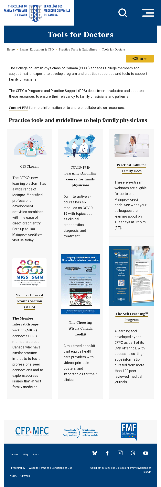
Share (141, 58)
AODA (13, 475)
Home (11, 49)
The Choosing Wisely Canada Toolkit (80, 328)
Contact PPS (18, 108)
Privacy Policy (17, 467)
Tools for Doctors (113, 49)
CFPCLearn (29, 166)
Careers (14, 454)
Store (36, 454)
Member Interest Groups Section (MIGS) (29, 301)
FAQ (25, 454)
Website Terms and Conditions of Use (50, 467)
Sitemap (25, 475)
